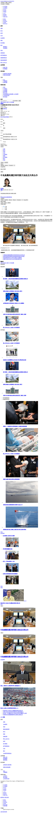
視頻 (2, 50)
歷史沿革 (5, 92)
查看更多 (5, 108)
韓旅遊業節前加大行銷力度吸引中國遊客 (12, 257)
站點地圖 (5, 82)
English (4, 789)
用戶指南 (5, 96)
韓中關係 (3, 42)
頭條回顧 (3, 52)
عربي (4, 791)
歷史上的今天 (4, 62)
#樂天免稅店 (3, 102)
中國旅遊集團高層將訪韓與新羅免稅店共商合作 (14, 255)
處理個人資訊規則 (5, 797)
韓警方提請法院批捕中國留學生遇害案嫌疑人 (13, 711)
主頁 (2, 717)
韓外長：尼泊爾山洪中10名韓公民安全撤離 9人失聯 (15, 713)
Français (5, 793)
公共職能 (5, 90)
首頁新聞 (3, 659)
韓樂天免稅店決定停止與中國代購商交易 (12, 259)
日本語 (4, 790)
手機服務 (5, 81)
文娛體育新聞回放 (7, 753)
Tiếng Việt (5, 795)
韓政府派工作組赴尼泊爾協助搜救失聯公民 (10, 603)
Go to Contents (4, 1)
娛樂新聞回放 (4, 57)
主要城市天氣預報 (7, 73)
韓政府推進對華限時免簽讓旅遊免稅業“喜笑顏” (14, 256)
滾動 (2, 28)
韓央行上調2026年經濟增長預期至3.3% (9, 708)
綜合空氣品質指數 (5, 116)
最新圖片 (5, 46)
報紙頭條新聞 (4, 60)
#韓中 (7, 102)
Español (4, 792)
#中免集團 (11, 102)
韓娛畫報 (5, 48)
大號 (6, 209)
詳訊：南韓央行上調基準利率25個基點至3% (11, 685)
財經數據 (5, 68)
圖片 (2, 45)
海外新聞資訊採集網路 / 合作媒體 (10, 94)
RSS (4, 79)
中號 (6, 208)
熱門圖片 (3, 533)
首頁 (4, 87)
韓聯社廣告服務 (6, 75)
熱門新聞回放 (4, 55)
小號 (6, 206)
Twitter (4, 22)
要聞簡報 (5, 759)
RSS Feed (5, 23)
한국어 (4, 787)
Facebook (5, 21)
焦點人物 (5, 67)
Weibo (4, 18)
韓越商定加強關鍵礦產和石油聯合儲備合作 (13, 714)
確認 (2, 171)
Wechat (4, 20)
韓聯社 (2, 103)
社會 (2, 35)
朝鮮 (2, 40)
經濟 (2, 33)
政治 (2, 30)
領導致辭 (5, 91)
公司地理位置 (6, 95)
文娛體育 (3, 38)
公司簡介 (5, 88)
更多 (2, 531)
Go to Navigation (10, 1)
